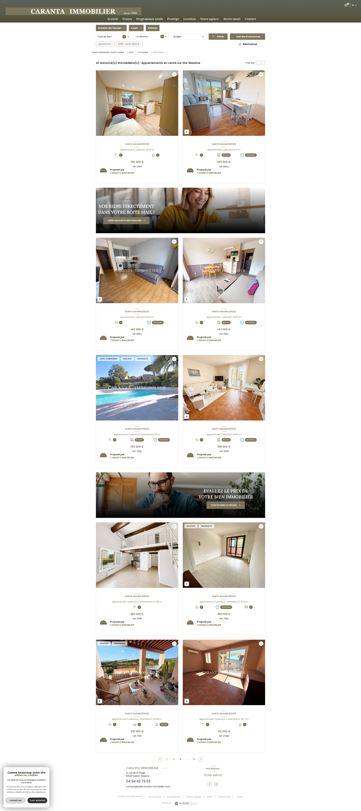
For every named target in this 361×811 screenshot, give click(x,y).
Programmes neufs (149, 18)
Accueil (112, 18)
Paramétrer (16, 800)
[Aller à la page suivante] (201, 759)
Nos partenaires (174, 797)
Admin (210, 797)
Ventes (127, 18)
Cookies (239, 797)
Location (189, 18)
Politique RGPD (224, 797)
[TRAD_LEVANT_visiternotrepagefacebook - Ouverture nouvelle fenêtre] (209, 784)
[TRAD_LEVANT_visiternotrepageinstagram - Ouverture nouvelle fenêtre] (216, 784)
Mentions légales (193, 797)
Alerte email (231, 18)
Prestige (173, 18)
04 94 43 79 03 (138, 781)
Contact (250, 18)
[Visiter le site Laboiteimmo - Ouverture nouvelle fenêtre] (185, 803)
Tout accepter (37, 800)
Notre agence (209, 18)
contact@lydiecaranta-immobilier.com (148, 786)
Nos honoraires (154, 797)
